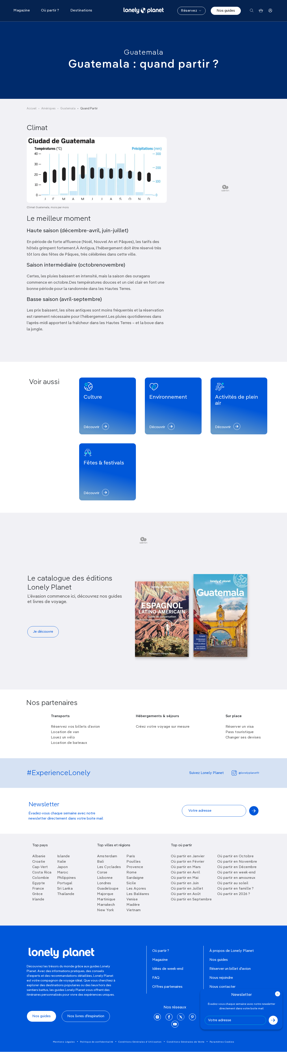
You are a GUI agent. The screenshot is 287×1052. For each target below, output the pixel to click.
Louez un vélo (63, 737)
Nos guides (226, 11)
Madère (133, 905)
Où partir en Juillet (187, 889)
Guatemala (143, 52)
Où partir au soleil (232, 883)
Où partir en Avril (185, 872)
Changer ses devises (243, 737)
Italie (61, 862)
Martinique (106, 899)
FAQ (155, 978)
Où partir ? (160, 951)
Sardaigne (135, 878)
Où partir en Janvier (187, 856)
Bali (100, 862)
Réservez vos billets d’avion (75, 727)
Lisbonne (105, 878)
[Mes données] (270, 10)
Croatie (38, 862)
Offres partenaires (167, 987)
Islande (63, 856)
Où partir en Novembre (237, 862)
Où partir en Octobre (235, 856)
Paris (130, 856)
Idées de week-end (167, 969)
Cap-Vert (40, 867)
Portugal (64, 883)
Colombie (40, 878)
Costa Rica (42, 872)
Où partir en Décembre (237, 867)
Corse (102, 872)
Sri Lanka (65, 889)
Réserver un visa (240, 727)
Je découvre (43, 632)
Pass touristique (240, 732)
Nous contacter (222, 987)
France (38, 889)
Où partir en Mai (184, 878)
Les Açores (136, 889)
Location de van (65, 732)
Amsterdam (107, 856)
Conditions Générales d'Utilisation (140, 1042)
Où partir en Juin (185, 883)
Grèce (37, 894)
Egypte (38, 883)
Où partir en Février (187, 862)
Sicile (131, 883)
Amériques (48, 108)
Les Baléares (137, 894)
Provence (134, 867)
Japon (62, 867)
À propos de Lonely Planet (231, 951)
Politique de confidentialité (96, 1042)
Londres (104, 883)
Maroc (62, 872)
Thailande (65, 894)
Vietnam (133, 910)
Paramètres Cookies (222, 1042)
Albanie (39, 856)
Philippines (66, 878)
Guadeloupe (107, 889)
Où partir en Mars (186, 867)
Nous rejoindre (221, 978)
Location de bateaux (69, 743)
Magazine (160, 960)
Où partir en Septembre (191, 899)
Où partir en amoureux (236, 878)
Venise (132, 899)
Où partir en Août (186, 894)
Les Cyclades (109, 867)
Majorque (105, 894)
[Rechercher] (252, 10)
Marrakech (106, 905)
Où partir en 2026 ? (233, 894)
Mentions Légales (64, 1042)
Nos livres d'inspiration (85, 1016)
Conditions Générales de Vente (185, 1042)
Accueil (32, 108)
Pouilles (133, 862)
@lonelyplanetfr (249, 773)
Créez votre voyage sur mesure (163, 727)
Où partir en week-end (236, 872)
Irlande (38, 899)
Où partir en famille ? (235, 889)
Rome (131, 872)
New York (105, 910)
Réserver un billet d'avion (230, 969)
